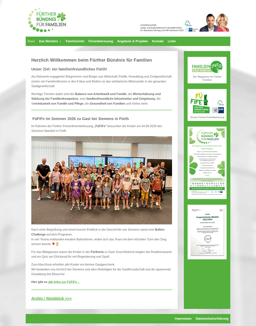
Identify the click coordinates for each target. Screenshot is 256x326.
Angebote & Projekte (132, 41)
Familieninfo (75, 41)
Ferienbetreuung (100, 41)
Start (31, 41)
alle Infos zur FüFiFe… (64, 282)
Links (172, 41)
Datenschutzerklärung (212, 318)
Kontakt (158, 41)
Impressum (183, 318)
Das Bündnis (48, 41)
